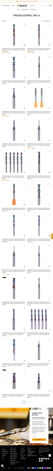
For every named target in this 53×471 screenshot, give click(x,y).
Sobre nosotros (23, 449)
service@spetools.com (31, 451)
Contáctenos (22, 451)
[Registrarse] (50, 455)
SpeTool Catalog (12, 463)
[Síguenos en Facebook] (40, 458)
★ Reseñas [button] (52, 236)
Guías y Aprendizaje (33, 9)
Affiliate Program (23, 458)
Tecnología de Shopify (21, 467)
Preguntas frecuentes (13, 449)
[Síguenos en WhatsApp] (42, 461)
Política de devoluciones (13, 453)
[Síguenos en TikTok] (40, 461)
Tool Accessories (4, 453)
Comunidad (22, 456)
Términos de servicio (13, 458)
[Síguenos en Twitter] (42, 458)
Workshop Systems (5, 451)
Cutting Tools (4, 449)
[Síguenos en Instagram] (44, 458)
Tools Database (12, 460)
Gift (2, 458)
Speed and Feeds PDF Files (14, 462)
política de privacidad (13, 456)
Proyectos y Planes (25, 9)
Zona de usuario (23, 455)
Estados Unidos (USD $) (6, 5)
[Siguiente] (29, 402)
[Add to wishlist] (24, 24)
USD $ (5, 467)
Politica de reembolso (13, 455)
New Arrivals (4, 455)
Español (13, 5)
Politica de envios (13, 451)
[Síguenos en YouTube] (48, 458)
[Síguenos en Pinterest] (46, 458)
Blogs (21, 453)
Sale (2, 456)
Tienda (18, 9)
